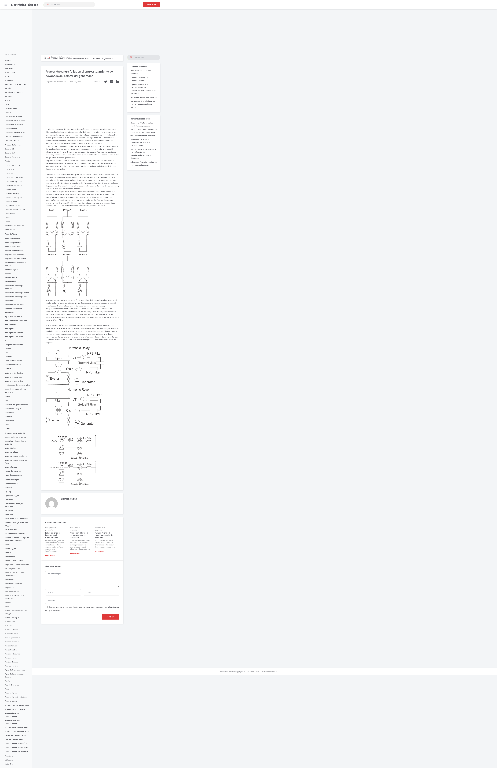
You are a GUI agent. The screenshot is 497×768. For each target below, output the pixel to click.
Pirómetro (9, 515)
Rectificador (10, 557)
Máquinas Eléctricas (13, 365)
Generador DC (10, 300)
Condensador (10, 173)
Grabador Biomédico (13, 309)
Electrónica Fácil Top (24, 4)
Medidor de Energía (13, 409)
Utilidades (9, 760)
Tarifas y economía (12, 638)
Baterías (8, 96)
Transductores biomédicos (16, 697)
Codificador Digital (12, 165)
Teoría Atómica (11, 646)
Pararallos (9, 511)
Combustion (9, 169)
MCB (7, 401)
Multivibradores (11, 484)
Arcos (7, 76)
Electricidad (10, 229)
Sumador (8, 626)
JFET (6, 341)
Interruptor (9, 329)
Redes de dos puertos (14, 561)
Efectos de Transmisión (14, 225)
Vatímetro (9, 764)
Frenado (8, 273)
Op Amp (8, 492)
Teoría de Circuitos (12, 654)
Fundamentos (10, 281)
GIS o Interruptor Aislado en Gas (143, 97)
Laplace (8, 349)
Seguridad (9, 588)
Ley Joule (8, 357)
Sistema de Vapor (12, 618)
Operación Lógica (12, 496)
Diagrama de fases (12, 205)
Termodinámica (11, 666)
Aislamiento (9, 64)
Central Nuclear (11, 128)
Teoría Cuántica (11, 650)
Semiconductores (12, 592)
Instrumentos (10, 325)
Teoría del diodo (11, 662)
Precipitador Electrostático (15, 534)
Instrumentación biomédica (16, 321)
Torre (7, 689)
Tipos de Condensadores (15, 670)
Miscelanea (9, 421)
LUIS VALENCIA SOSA (138, 149)
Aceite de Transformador (15, 709)
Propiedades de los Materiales (17, 385)
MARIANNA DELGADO (138, 139)
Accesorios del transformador (17, 705)
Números (8, 488)
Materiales (9, 369)
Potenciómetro (11, 530)
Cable (7, 104)
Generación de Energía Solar (16, 296)
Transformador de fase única (16, 743)
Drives (7, 221)
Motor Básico (10, 448)
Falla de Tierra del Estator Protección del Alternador (104, 535)
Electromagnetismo (13, 242)
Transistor (9, 756)
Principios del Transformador (16, 727)
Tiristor (8, 681)
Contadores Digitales (13, 181)
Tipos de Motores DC (13, 475)
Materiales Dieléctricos (14, 373)
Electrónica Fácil (69, 498)
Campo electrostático (13, 116)
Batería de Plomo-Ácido (14, 92)
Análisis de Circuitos (13, 145)
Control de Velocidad (13, 185)
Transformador (11, 701)
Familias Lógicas (12, 269)
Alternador (9, 68)
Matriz (7, 397)
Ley (6, 353)
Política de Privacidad (270, 672)
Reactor (8, 553)
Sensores (9, 603)
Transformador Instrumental (16, 751)
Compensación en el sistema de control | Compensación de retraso (143, 104)
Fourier (7, 161)
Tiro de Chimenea (12, 685)
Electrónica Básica (12, 246)
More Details (50, 555)
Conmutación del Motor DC (15, 437)
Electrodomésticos (12, 238)
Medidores (9, 413)
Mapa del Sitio (255, 672)
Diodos (7, 217)
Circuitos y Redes (12, 140)
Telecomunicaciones (13, 642)
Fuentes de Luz (11, 277)
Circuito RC (9, 149)
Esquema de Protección (14, 254)
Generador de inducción (14, 305)
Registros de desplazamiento (17, 565)
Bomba (7, 100)
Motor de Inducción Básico (15, 456)
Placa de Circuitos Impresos (16, 519)
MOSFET (8, 425)
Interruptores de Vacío (14, 337)
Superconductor (11, 630)
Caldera (8, 112)
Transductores (11, 693)
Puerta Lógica (10, 549)
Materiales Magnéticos (14, 381)
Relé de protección (12, 569)
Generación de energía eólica (17, 292)
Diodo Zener (10, 213)
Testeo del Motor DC (13, 471)
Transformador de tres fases (16, 747)
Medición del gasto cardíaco (16, 405)
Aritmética (9, 80)
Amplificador (10, 72)
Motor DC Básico (11, 452)
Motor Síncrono (11, 467)
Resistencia (9, 580)
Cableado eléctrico (12, 108)
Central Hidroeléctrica (14, 124)
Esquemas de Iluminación (15, 258)
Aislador (8, 60)
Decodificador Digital (13, 197)
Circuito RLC (10, 153)
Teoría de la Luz (11, 658)
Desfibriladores (11, 201)
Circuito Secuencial (12, 157)
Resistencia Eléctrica (13, 584)
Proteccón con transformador (17, 731)
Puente (7, 545)
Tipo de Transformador (14, 739)
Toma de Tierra (11, 234)
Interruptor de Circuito (14, 333)
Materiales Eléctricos (13, 377)
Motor (7, 429)
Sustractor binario (12, 634)
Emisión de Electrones (14, 250)
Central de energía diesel (15, 120)
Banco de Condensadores (15, 84)
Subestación (10, 622)
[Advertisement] (248, 29)
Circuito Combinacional (14, 136)
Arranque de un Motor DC (15, 433)
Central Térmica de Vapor (15, 132)
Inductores (9, 313)
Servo (7, 607)
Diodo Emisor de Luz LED (15, 209)
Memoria (8, 417)
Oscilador (9, 500)
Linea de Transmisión (13, 361)
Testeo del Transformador (15, 735)
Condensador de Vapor (14, 177)
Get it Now (151, 5)
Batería (8, 88)
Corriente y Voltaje (12, 193)
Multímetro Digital (12, 480)
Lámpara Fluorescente (14, 345)
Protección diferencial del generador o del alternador (79, 535)
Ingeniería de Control (13, 317)
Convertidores (10, 189)
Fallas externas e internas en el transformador (52, 535)
